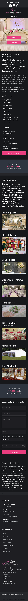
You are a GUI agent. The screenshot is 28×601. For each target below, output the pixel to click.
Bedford (20, 475)
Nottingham (13, 475)
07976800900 (8, 133)
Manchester (16, 479)
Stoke (20, 486)
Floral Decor (6, 102)
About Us (5, 533)
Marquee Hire (7, 123)
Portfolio (5, 536)
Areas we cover (7, 539)
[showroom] (14, 374)
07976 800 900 (15, 2)
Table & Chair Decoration (10, 120)
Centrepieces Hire (12, 89)
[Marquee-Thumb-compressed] (14, 354)
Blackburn (11, 488)
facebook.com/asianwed (10, 143)
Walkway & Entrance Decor (11, 117)
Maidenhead (5, 486)
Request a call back (14, 153)
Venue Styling (7, 114)
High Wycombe (16, 483)
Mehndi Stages (7, 108)
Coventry (20, 469)
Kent (20, 473)
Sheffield (9, 479)
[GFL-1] (14, 222)
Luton (11, 486)
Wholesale (6, 548)
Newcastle (5, 481)
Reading (4, 479)
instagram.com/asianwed (10, 148)
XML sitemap (7, 551)
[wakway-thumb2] (14, 291)
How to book (7, 542)
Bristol (21, 481)
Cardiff (4, 483)
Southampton (21, 477)
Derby (22, 479)
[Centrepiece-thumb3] (14, 268)
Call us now (14, 42)
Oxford (16, 486)
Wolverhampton (11, 471)
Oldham (16, 488)
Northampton (6, 475)
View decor (14, 37)
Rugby (21, 488)
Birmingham (13, 469)
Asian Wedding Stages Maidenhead (8, 599)
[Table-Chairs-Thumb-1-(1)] (14, 334)
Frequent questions (8, 545)
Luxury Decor (7, 100)
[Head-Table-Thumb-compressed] (14, 311)
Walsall (4, 471)
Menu (15, 17)
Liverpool (4, 488)
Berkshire (4, 490)
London (19, 471)
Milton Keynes (6, 477)
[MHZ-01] (14, 245)
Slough (24, 471)
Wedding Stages (8, 105)
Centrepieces (6, 111)
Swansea (8, 483)
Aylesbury (13, 477)
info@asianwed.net (9, 138)
